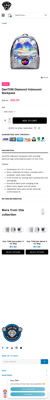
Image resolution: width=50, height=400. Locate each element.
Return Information (12, 199)
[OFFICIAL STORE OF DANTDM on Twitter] (7, 348)
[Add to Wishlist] (35, 128)
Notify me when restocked (20, 128)
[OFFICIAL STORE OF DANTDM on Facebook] (3, 348)
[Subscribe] (44, 361)
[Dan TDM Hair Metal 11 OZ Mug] (37, 229)
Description (8, 150)
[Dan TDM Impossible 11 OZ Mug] (13, 229)
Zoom (45, 77)
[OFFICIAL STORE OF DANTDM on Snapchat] (21, 348)
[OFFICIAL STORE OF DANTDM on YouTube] (12, 348)
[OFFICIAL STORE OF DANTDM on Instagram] (16, 348)
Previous (42, 210)
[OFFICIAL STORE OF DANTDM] (7, 6)
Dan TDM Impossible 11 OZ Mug (13, 242)
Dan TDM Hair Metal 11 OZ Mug (37, 242)
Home (4, 23)
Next (43, 213)
